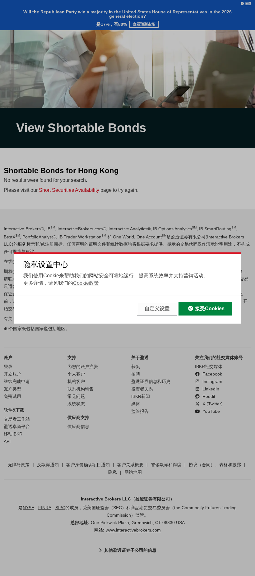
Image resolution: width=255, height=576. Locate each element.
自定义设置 (157, 308)
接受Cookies (210, 308)
